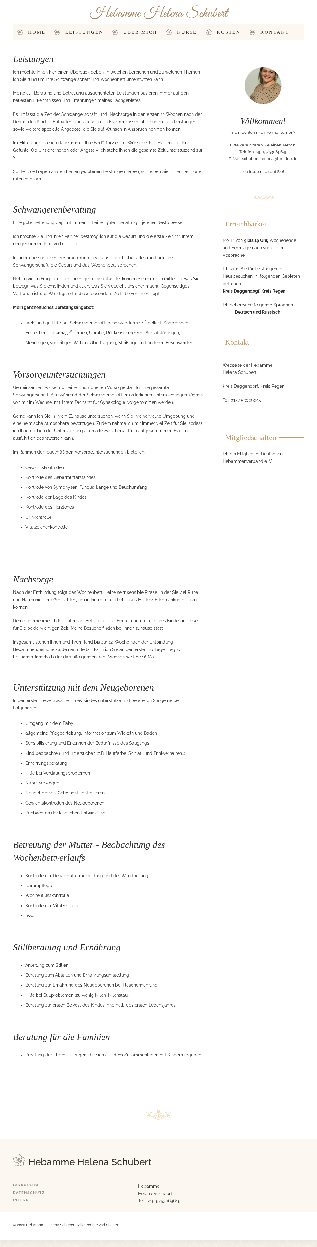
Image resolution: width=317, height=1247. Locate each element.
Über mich (140, 32)
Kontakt (274, 32)
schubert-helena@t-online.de (269, 158)
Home (37, 32)
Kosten (229, 32)
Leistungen (84, 32)
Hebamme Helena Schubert (158, 13)
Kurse (187, 32)
